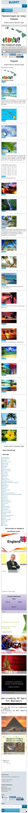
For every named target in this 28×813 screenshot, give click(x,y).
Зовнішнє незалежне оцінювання (10, 482)
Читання (5, 524)
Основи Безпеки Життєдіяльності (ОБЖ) (12, 494)
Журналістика (6, 479)
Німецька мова (6, 490)
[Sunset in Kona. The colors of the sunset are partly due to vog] (9, 297)
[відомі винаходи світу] (14, 623)
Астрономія (5, 464)
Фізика (4, 518)
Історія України (6, 458)
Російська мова (6, 507)
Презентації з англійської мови (12, 12)
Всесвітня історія (7, 470)
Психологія (5, 503)
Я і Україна (5, 525)
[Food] (14, 664)
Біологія (5, 467)
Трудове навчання (7, 512)
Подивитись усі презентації (5, 761)
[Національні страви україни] (14, 583)
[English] (14, 603)
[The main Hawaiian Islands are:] (9, 170)
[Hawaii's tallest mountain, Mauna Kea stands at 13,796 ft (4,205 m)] (9, 278)
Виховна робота (6, 469)
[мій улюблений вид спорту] (14, 684)
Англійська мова (6, 461)
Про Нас (5, 787)
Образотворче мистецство (9, 493)
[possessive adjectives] (14, 745)
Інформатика (6, 457)
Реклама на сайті (7, 789)
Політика (5, 497)
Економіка (5, 478)
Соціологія (5, 509)
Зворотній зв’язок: (11, 776)
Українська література (8, 515)
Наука (4, 491)
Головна (3, 12)
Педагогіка (5, 495)
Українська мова (6, 516)
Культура (5, 484)
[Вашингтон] (14, 725)
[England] (14, 542)
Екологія (5, 476)
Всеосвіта (5, 791)
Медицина (5, 487)
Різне (4, 504)
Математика (6, 485)
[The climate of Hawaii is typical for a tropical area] (9, 334)
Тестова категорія (7, 510)
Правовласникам (7, 788)
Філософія (5, 521)
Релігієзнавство (6, 506)
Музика (4, 488)
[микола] (14, 563)
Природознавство (7, 501)
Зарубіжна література (8, 481)
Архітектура (5, 463)
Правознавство (6, 500)
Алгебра (5, 460)
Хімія (4, 522)
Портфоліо (5, 498)
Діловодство (5, 475)
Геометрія (5, 473)
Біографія (5, 466)
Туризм (4, 513)
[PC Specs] (14, 705)
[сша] (14, 644)
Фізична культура (7, 519)
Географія (5, 472)
